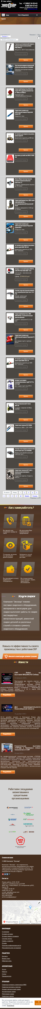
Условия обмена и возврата (10, 936)
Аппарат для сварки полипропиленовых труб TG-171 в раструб (24, 382)
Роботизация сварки (8, 994)
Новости (4, 971)
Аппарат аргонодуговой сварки (11, 989)
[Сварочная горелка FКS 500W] (10, 431)
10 (20, 496)
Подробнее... (7, 695)
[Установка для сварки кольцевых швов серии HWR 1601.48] (10, 254)
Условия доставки (7, 934)
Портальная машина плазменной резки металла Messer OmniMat (24, 66)
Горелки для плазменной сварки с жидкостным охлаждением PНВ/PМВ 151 (24, 45)
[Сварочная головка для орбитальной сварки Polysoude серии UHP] (10, 119)
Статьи (4, 974)
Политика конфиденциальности (11, 945)
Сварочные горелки (8, 996)
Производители (6, 976)
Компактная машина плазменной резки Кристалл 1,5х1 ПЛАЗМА (24, 449)
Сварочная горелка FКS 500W (23, 425)
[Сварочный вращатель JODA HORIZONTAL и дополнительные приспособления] (10, 322)
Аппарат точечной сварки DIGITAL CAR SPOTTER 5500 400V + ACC (24, 270)
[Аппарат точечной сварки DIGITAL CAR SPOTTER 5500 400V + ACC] (10, 273)
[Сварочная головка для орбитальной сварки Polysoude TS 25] (10, 344)
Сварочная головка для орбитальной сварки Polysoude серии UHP (24, 112)
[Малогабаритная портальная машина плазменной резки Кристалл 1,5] (10, 187)
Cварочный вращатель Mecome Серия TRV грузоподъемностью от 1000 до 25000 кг (24, 90)
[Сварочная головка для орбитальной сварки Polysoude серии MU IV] (10, 232)
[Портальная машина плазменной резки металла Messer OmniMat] (10, 74)
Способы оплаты (7, 938)
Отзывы (4, 943)
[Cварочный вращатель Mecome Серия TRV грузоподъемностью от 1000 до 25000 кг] (10, 97)
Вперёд (27, 496)
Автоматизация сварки (9, 991)
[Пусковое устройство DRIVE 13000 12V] (10, 162)
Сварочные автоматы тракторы (11, 987)
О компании (5, 932)
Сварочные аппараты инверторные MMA (14, 984)
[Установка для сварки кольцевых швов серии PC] (10, 142)
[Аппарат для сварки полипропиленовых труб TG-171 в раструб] (10, 389)
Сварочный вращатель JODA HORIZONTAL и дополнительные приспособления (24, 315)
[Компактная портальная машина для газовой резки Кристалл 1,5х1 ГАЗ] (10, 299)
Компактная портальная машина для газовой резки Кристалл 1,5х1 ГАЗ (24, 292)
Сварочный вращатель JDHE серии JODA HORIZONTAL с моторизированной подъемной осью (25, 203)
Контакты (5, 956)
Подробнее (10, 1005)
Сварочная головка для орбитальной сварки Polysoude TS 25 (24, 337)
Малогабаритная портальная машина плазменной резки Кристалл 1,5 (23, 180)
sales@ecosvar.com (32, 9)
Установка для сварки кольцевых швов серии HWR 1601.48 (24, 246)
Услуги (4, 969)
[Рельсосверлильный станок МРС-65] (10, 412)
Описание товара (21, 54)
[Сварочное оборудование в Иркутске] (8, 7)
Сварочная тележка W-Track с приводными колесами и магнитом (23, 472)
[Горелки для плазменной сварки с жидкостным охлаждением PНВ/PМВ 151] (10, 50)
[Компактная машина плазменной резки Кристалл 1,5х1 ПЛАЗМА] (10, 457)
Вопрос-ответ (6, 958)
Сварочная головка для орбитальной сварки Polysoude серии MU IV (24, 225)
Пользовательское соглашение (11, 948)
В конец (35, 496)
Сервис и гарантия (7, 941)
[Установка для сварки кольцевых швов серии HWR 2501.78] (10, 367)
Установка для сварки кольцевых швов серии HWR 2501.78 (24, 359)
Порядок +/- (5, 36)
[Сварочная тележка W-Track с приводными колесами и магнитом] (10, 479)
